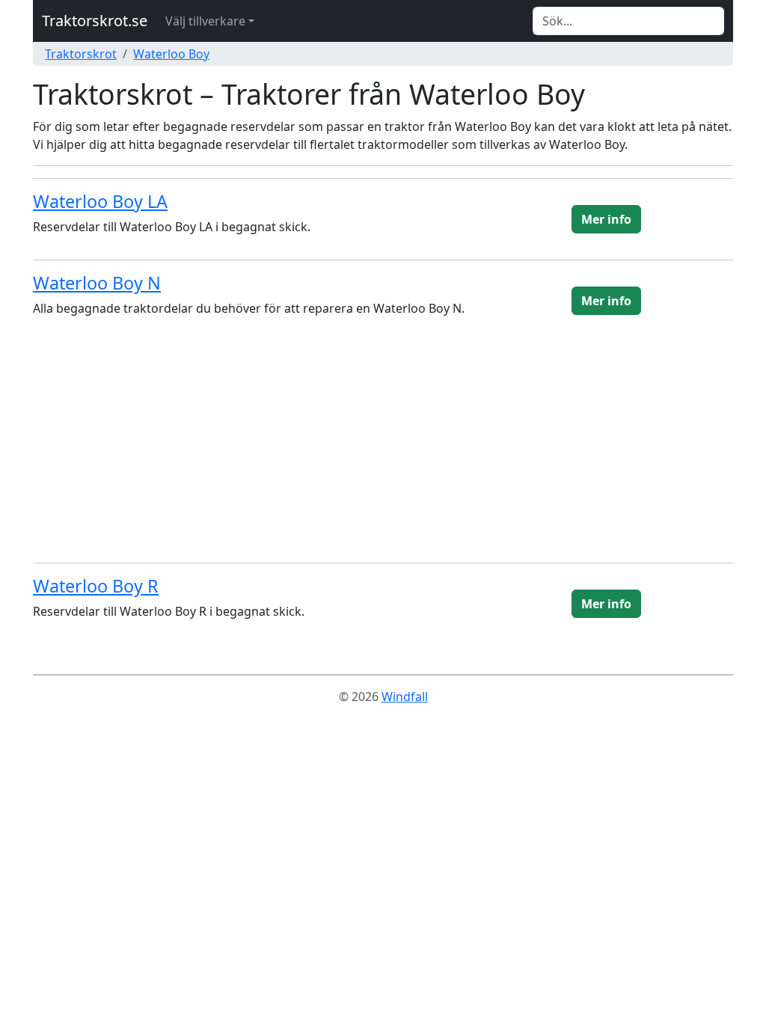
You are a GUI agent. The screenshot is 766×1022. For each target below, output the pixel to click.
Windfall (405, 696)
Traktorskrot (81, 54)
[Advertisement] (383, 446)
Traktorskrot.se (94, 20)
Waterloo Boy (171, 54)
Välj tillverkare (205, 21)
